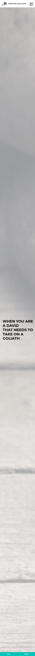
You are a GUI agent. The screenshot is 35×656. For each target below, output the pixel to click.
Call (8, 654)
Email (26, 654)
